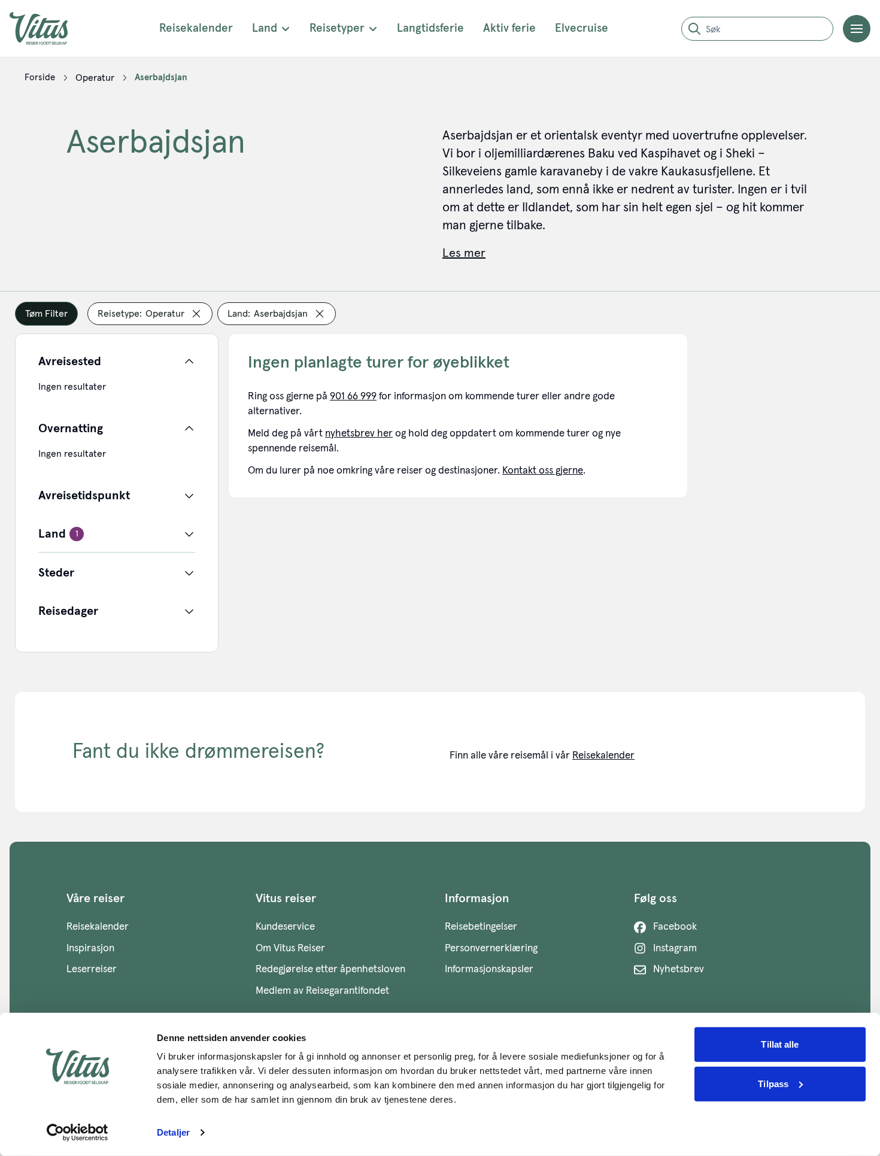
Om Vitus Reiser (290, 948)
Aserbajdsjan (161, 77)
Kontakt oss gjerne (542, 471)
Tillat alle (780, 1044)
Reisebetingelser (481, 927)
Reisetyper (337, 28)
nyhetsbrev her (359, 434)
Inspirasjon (90, 948)
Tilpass (773, 1083)
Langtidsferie (430, 28)
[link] (40, 78)
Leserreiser (91, 969)
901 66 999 (353, 397)
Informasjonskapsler (489, 969)
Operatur (94, 78)
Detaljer (173, 1132)
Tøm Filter (46, 313)
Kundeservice (285, 927)
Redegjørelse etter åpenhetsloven (330, 969)
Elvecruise (581, 28)
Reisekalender (196, 28)
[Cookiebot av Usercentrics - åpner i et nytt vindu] (77, 1133)
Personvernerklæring (491, 948)
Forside (40, 77)
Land (264, 28)
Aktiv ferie (509, 28)
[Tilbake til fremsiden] (48, 28)
